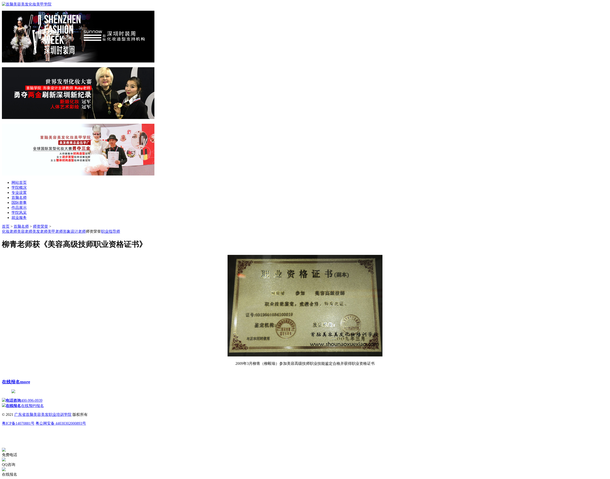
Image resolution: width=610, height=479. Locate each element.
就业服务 (19, 218)
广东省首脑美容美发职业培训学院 (42, 414)
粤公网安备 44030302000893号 (61, 423)
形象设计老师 (74, 231)
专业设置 (19, 193)
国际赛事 (19, 203)
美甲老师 (55, 231)
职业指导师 (110, 231)
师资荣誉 (40, 226)
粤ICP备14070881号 (18, 423)
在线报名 (11, 381)
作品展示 (19, 208)
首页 (6, 226)
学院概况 (19, 187)
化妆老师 (9, 231)
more (25, 381)
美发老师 (40, 231)
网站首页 (19, 182)
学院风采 (19, 213)
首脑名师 (19, 198)
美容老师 (24, 231)
